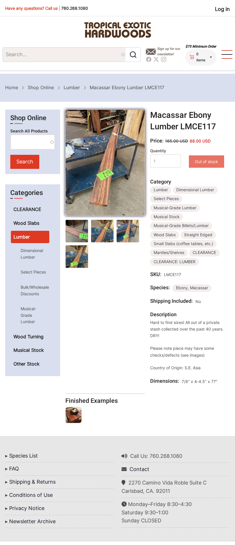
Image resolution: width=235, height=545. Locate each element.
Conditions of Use (31, 495)
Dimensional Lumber (195, 189)
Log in (222, 9)
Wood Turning (28, 336)
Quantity (158, 151)
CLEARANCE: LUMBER (174, 261)
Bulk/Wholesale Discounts (35, 290)
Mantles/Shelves (169, 252)
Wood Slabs (165, 235)
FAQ (14, 469)
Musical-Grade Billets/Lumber (181, 225)
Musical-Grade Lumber (175, 208)
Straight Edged (198, 235)
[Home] (117, 30)
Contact (139, 469)
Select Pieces (166, 198)
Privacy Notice (26, 508)
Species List (23, 456)
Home (11, 87)
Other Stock (26, 364)
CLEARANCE (204, 252)
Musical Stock (167, 216)
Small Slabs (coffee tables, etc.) (183, 243)
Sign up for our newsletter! (168, 51)
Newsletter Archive (32, 521)
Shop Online (41, 87)
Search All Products (29, 131)
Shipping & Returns (32, 482)
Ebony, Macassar (192, 288)
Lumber (72, 87)
